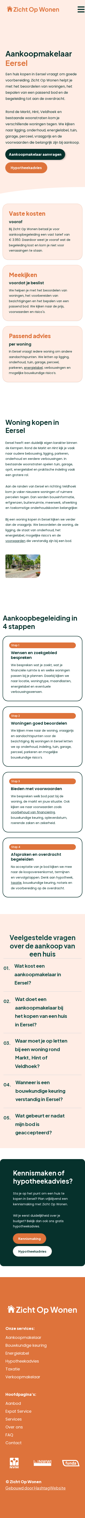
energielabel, (33, 367)
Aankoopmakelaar (23, 1337)
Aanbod (13, 1403)
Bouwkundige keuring (26, 1345)
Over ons (14, 1427)
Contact (13, 1443)
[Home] (32, 9)
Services (13, 1419)
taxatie (16, 883)
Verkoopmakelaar (22, 1377)
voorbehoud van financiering (33, 812)
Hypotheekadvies (26, 167)
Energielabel (17, 1353)
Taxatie (12, 1369)
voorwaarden (15, 541)
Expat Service (18, 1411)
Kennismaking (29, 1239)
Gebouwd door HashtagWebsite (35, 1487)
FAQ (9, 1435)
